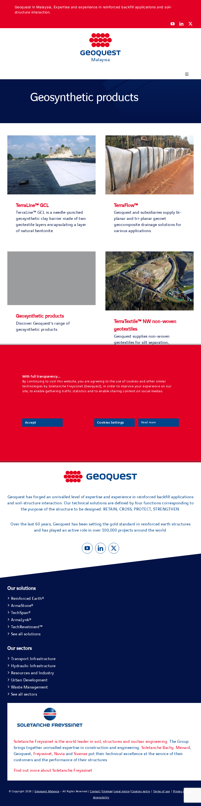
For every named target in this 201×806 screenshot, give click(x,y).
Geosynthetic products (40, 316)
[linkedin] (181, 24)
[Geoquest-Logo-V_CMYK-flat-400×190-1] (100, 35)
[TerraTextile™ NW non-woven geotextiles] (149, 254)
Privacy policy (181, 791)
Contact (95, 791)
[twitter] (190, 24)
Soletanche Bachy (157, 747)
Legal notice (122, 791)
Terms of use (161, 791)
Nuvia (59, 754)
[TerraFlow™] (149, 138)
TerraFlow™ (126, 205)
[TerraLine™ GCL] (51, 138)
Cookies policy (140, 791)
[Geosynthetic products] (51, 254)
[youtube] (173, 24)
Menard (183, 747)
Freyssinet (42, 754)
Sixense (81, 754)
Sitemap (107, 791)
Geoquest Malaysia (47, 791)
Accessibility (101, 797)
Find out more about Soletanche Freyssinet (53, 770)
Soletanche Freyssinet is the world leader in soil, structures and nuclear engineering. (91, 741)
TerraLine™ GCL (32, 205)
